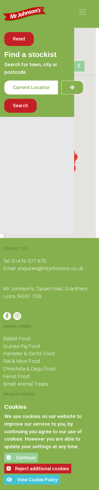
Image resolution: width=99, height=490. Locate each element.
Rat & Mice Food (21, 361)
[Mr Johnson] (24, 14)
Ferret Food (16, 376)
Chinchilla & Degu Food (29, 369)
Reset (19, 39)
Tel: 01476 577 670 (24, 261)
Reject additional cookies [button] (42, 468)
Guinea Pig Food (21, 346)
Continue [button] (25, 457)
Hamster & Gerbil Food (29, 353)
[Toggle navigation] (82, 11)
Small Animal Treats (25, 384)
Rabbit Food (16, 339)
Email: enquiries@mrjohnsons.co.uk (43, 268)
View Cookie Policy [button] (37, 479)
